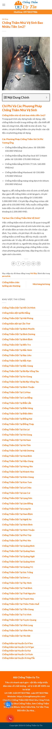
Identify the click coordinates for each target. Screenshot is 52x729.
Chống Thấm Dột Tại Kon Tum (17, 482)
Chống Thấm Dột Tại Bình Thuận (18, 387)
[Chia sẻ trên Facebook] (18, 263)
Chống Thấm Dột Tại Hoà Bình (17, 456)
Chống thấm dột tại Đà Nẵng (16, 313)
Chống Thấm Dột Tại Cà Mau (16, 392)
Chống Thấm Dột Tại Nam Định (17, 514)
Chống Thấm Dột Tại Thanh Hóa (18, 598)
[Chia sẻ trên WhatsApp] (13, 263)
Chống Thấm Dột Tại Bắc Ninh (17, 350)
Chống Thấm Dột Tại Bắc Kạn (16, 360)
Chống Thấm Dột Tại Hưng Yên (17, 466)
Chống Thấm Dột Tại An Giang (17, 376)
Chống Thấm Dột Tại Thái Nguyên (18, 593)
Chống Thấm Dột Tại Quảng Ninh (18, 561)
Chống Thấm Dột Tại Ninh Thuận (18, 530)
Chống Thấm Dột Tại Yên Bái (16, 635)
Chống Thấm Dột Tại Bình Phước (18, 328)
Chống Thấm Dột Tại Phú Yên (16, 540)
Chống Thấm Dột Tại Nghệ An (16, 519)
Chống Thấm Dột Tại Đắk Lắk (16, 403)
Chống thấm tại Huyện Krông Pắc (18, 658)
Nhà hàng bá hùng (41, 284)
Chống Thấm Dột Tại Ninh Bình (17, 524)
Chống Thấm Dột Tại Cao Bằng (17, 397)
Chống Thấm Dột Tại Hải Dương (18, 450)
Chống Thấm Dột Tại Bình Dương (18, 334)
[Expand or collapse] (46, 97)
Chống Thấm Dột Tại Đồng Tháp (18, 424)
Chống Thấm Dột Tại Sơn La (16, 577)
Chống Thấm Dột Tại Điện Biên (17, 413)
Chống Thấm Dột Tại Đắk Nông (17, 408)
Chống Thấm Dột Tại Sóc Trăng (17, 572)
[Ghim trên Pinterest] (33, 263)
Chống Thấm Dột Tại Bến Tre (16, 344)
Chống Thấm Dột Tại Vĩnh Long (17, 625)
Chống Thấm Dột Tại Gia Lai (16, 429)
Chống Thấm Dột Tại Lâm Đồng (17, 503)
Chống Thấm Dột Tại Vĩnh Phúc (17, 630)
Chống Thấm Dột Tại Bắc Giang (17, 365)
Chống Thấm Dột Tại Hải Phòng (17, 318)
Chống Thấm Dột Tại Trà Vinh (16, 614)
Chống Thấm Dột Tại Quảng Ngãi (18, 556)
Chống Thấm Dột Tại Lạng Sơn (17, 498)
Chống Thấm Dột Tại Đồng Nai (17, 418)
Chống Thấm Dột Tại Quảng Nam (18, 551)
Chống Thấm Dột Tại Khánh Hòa (18, 471)
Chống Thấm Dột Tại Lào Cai (16, 493)
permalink (6, 276)
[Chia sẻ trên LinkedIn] (38, 263)
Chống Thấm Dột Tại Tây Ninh (17, 582)
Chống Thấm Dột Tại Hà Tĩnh (16, 445)
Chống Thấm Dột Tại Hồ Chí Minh (18, 307)
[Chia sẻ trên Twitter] (23, 263)
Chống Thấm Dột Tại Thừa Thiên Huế (20, 604)
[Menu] (3, 4)
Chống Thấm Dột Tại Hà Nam (16, 440)
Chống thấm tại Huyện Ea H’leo (17, 643)
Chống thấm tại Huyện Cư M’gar (18, 647)
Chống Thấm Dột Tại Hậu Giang (17, 461)
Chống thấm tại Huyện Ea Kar (16, 650)
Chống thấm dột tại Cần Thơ (16, 323)
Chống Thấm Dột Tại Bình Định (17, 339)
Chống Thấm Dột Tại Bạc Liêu (16, 355)
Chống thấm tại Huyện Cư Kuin (17, 654)
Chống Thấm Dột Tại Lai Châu (16, 487)
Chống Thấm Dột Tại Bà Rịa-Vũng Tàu (20, 371)
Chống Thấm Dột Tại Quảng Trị (17, 567)
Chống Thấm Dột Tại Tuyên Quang (19, 619)
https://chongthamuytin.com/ (31, 696)
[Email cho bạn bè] (28, 263)
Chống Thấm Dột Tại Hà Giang (17, 434)
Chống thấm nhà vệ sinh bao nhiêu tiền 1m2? (23, 115)
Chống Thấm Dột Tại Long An (16, 508)
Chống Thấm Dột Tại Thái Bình (17, 588)
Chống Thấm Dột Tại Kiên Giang (18, 477)
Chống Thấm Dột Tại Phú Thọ (16, 535)
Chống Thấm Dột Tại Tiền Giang (18, 609)
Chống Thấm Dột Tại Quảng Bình (18, 545)
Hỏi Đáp (5, 19)
